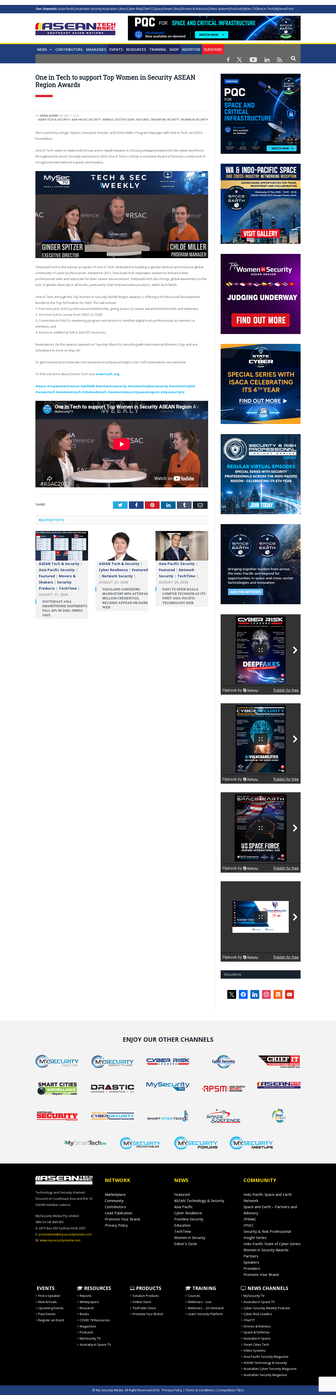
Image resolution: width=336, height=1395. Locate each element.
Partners (251, 1256)
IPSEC (249, 1225)
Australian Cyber (114, 9)
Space (158, 9)
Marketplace (115, 1194)
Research (87, 1308)
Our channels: (47, 9)
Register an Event (51, 1320)
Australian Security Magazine (265, 1375)
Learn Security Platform (205, 1314)
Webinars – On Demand (206, 1308)
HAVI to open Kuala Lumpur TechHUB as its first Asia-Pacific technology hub (184, 596)
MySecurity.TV (90, 1338)
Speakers (251, 1262)
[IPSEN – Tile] (260, 603)
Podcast (236, 9)
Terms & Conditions (199, 1390)
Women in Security (194, 119)
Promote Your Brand (122, 1219)
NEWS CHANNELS (267, 1288)
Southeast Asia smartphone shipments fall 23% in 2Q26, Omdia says (64, 608)
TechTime (68, 588)
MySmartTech (284, 9)
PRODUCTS (148, 1288)
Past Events (47, 1314)
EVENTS (45, 1288)
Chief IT (148, 9)
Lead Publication (118, 1212)
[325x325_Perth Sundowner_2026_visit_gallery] (261, 242)
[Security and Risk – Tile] (261, 513)
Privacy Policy (116, 1225)
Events (116, 49)
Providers (252, 1268)
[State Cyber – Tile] (261, 423)
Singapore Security (165, 119)
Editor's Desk (124, 119)
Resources (136, 49)
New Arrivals (47, 1302)
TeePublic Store (144, 1308)
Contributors (69, 49)
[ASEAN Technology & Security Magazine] (75, 30)
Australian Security (88, 9)
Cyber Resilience (113, 569)
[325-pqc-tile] (261, 152)
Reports (86, 1295)
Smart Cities (172, 9)
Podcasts (86, 1332)
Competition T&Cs (231, 1390)
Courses (194, 1295)
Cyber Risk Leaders (258, 1314)
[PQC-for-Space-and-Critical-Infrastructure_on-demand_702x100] (214, 39)
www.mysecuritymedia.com (60, 1240)
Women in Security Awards (266, 1249)
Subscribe (213, 49)
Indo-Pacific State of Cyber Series (272, 1243)
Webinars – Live (200, 1302)
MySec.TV (249, 9)
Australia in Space (257, 1338)
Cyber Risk (134, 9)
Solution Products (146, 1295)
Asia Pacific (67, 9)
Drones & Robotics (195, 9)
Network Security (117, 576)
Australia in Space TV (95, 1344)
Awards (108, 119)
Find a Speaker (49, 1295)
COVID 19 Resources (95, 1320)
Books (84, 1314)
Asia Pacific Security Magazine (266, 1356)
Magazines (96, 49)
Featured (142, 119)
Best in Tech (265, 9)
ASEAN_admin (49, 115)
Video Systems (219, 9)
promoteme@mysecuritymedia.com (65, 1234)
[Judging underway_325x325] (261, 333)
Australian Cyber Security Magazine (270, 1368)
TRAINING (157, 49)
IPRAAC (250, 1219)
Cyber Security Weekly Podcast (267, 1308)
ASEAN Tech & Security (54, 119)
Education (182, 1225)
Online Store (142, 1302)
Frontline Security (188, 1219)
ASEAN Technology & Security (199, 1200)
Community (114, 1200)
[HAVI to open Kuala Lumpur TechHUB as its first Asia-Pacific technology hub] (181, 548)
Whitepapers (89, 1302)
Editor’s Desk (185, 1243)
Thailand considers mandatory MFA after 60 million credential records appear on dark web (125, 598)
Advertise (191, 49)
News (42, 49)
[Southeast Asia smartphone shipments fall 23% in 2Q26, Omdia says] (61, 548)
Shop (174, 49)
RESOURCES (97, 1288)
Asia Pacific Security (86, 119)
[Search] (293, 58)
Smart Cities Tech (256, 1344)
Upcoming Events (51, 1308)
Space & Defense (257, 1332)
